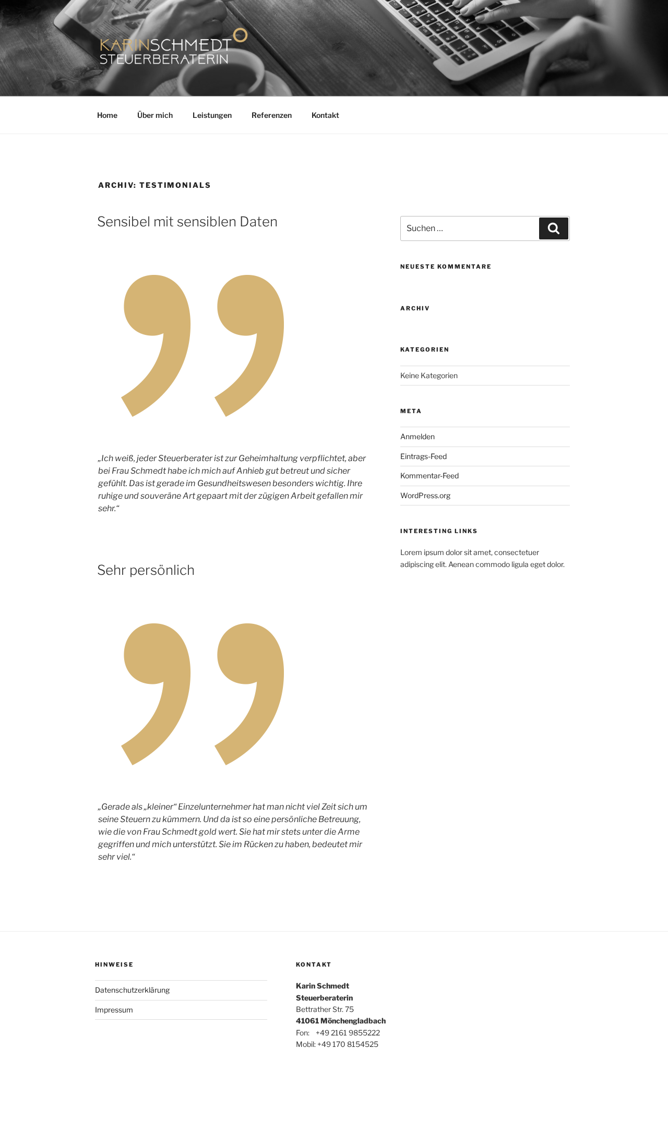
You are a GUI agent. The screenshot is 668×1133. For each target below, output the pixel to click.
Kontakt (325, 115)
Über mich (155, 115)
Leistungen (212, 115)
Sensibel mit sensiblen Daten (187, 221)
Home (107, 115)
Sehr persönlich (146, 570)
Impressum (114, 1009)
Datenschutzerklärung (132, 989)
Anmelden (417, 436)
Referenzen (272, 115)
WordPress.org (425, 495)
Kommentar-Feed (429, 475)
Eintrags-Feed (423, 456)
